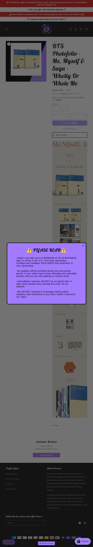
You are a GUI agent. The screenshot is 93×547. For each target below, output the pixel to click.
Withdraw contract (46, 543)
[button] (83, 246)
